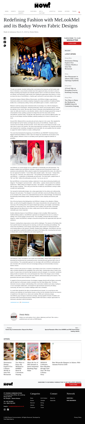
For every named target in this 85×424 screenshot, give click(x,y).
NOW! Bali (70, 398)
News (6, 11)
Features (33, 11)
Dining (60, 11)
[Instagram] (5, 409)
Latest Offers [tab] (70, 54)
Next (77, 327)
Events (13, 11)
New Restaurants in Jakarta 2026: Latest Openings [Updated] (71, 78)
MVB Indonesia (71, 400)
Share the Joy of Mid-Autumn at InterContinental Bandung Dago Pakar (32, 366)
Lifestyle (52, 11)
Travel (74, 11)
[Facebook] (8, 409)
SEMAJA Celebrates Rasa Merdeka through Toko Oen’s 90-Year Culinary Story (45, 368)
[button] (79, 12)
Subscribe (52, 400)
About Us (52, 398)
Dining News (68, 85)
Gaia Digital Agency (9, 419)
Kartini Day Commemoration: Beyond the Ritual (19, 329)
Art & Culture (41, 12)
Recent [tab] (67, 50)
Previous (9, 327)
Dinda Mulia (34, 32)
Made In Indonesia (10, 32)
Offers (67, 11)
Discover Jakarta (21, 12)
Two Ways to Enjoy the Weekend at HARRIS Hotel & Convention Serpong (20, 368)
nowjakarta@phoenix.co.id (16, 406)
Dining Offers (68, 58)
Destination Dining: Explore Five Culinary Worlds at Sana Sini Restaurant (71, 65)
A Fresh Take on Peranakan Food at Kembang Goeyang (71, 90)
